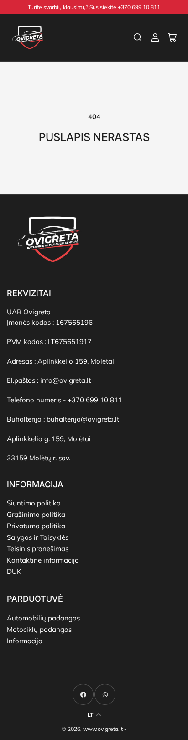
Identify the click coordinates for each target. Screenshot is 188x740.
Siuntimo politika (34, 503)
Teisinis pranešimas (37, 548)
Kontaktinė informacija (43, 560)
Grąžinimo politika (36, 514)
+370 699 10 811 (95, 400)
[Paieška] (138, 37)
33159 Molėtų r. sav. (38, 457)
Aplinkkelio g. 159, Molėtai (49, 438)
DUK (14, 571)
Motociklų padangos (39, 629)
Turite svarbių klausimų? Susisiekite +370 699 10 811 (94, 7)
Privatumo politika (36, 525)
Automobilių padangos (43, 618)
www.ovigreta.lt (103, 728)
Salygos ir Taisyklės (37, 537)
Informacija (24, 640)
